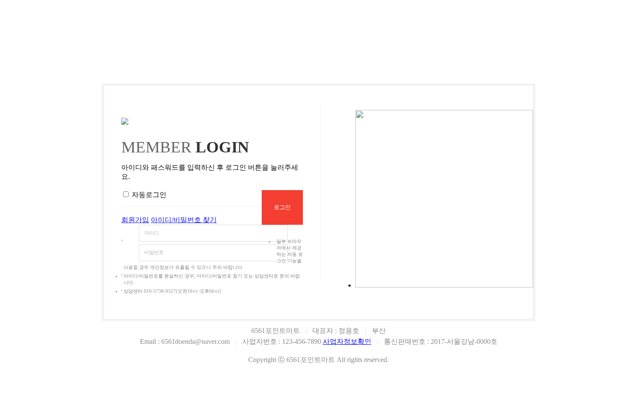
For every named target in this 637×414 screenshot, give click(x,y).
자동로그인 (149, 194)
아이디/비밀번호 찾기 (184, 219)
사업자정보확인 (347, 341)
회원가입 (135, 219)
